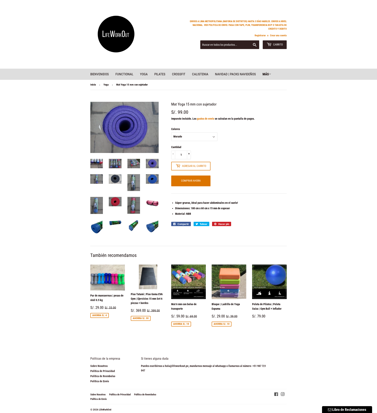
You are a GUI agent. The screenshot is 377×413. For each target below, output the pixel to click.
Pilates (159, 74)
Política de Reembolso (102, 376)
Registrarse (260, 35)
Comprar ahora (191, 180)
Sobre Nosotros (99, 366)
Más (266, 74)
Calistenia (200, 74)
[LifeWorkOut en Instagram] (283, 394)
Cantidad (176, 147)
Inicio (93, 84)
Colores (175, 129)
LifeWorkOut (105, 409)
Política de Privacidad (102, 371)
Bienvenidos (99, 74)
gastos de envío (205, 118)
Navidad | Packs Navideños (235, 74)
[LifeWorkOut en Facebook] (276, 394)
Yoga (144, 74)
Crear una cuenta (278, 35)
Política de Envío (99, 381)
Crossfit (178, 74)
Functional (124, 74)
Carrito (278, 44)
